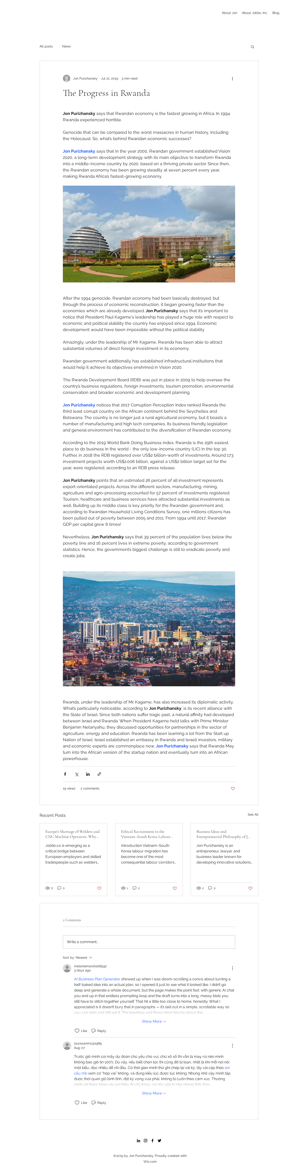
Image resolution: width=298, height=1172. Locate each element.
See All (253, 814)
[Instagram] (145, 1140)
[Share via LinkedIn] (88, 774)
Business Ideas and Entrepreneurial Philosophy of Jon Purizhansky (224, 834)
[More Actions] (232, 968)
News (66, 46)
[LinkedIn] (138, 1140)
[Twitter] (159, 1140)
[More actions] (232, 78)
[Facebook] (152, 1140)
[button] (252, 46)
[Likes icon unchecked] (77, 1031)
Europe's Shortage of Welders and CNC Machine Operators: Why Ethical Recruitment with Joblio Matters (72, 834)
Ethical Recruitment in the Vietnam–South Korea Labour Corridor (145, 834)
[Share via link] (99, 774)
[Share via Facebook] (65, 774)
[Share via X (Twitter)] (76, 774)
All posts (46, 46)
